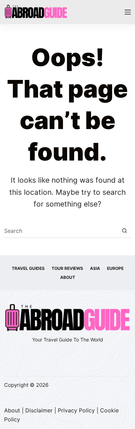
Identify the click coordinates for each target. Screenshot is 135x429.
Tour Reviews (67, 268)
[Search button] (124, 230)
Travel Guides (28, 268)
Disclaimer (39, 410)
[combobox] (61, 231)
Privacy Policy (76, 410)
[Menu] (128, 12)
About (67, 277)
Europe (115, 268)
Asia (95, 268)
